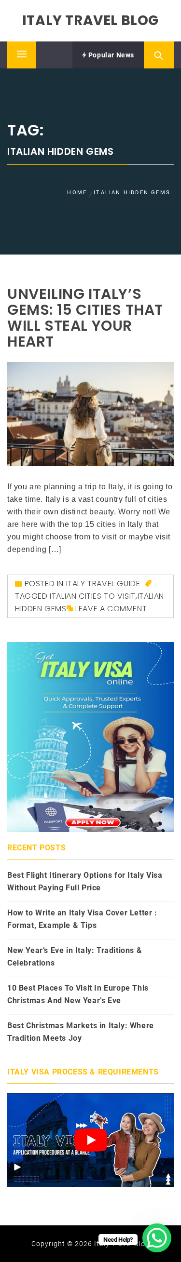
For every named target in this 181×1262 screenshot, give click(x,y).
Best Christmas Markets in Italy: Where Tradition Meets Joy (80, 1032)
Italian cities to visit (93, 596)
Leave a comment (111, 608)
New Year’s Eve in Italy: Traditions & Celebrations (74, 956)
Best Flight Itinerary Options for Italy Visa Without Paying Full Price (84, 881)
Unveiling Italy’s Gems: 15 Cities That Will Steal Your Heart (85, 317)
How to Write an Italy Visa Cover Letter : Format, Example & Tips (82, 919)
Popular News (110, 55)
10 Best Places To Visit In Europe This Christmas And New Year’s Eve (78, 994)
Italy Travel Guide (103, 583)
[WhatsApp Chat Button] (156, 1237)
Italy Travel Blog (90, 20)
